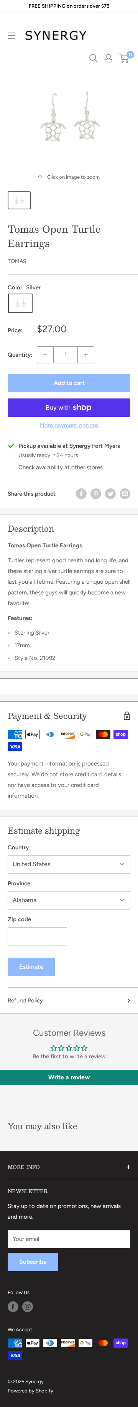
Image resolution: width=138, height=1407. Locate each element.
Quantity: (20, 354)
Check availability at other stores (60, 467)
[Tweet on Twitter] (110, 493)
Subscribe (33, 1261)
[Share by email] (125, 493)
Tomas (17, 261)
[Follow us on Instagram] (27, 1306)
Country (18, 847)
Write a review (69, 1077)
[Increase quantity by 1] (86, 355)
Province (19, 883)
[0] (124, 58)
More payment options (69, 425)
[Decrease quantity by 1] (45, 355)
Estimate (31, 966)
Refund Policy (25, 1000)
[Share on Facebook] (81, 493)
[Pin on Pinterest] (95, 493)
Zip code (19, 919)
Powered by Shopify (30, 1391)
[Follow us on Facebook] (13, 1306)
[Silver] (20, 303)
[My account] (108, 58)
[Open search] (93, 58)
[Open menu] (11, 36)
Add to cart (69, 383)
